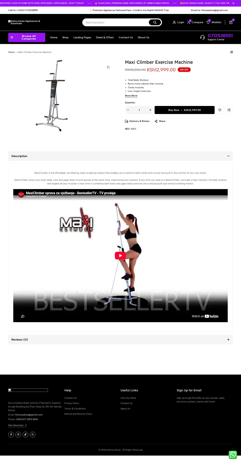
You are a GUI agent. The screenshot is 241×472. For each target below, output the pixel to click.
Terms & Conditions (75, 408)
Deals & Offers (105, 37)
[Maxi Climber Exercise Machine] (232, 52)
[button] (195, 22)
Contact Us (126, 37)
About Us (143, 37)
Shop (65, 37)
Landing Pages (82, 37)
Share (162, 121)
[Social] (11, 434)
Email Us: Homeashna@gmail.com (209, 10)
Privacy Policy (71, 403)
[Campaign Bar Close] (235, 3)
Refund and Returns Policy (78, 414)
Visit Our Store (128, 398)
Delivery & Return (140, 121)
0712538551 (220, 35)
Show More (131, 96)
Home (53, 37)
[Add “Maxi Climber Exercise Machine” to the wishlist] (220, 110)
